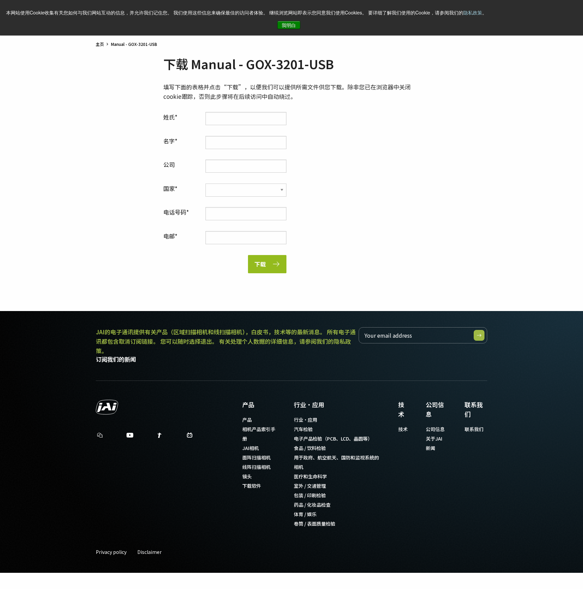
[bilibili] (190, 436)
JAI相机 (250, 448)
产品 (248, 404)
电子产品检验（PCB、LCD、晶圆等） (333, 438)
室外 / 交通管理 (310, 485)
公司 (169, 164)
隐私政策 (472, 12)
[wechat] (100, 435)
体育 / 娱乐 (305, 514)
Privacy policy (111, 552)
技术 (401, 409)
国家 (169, 188)
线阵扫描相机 (256, 467)
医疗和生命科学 (310, 476)
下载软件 (251, 485)
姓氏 (169, 117)
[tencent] (160, 436)
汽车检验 (303, 429)
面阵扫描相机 (256, 457)
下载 (260, 264)
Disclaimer (149, 552)
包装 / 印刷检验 (310, 495)
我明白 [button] (289, 25)
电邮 (169, 236)
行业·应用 (309, 404)
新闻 (430, 448)
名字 (169, 141)
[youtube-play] (130, 436)
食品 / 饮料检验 (310, 448)
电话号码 (174, 212)
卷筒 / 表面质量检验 (314, 523)
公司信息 (435, 409)
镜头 (247, 476)
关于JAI (434, 438)
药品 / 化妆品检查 (312, 504)
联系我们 (474, 409)
